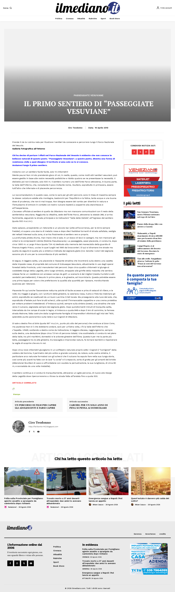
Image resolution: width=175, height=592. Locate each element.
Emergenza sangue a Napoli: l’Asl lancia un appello (105, 499)
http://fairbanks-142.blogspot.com (43, 427)
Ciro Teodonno (75, 128)
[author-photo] (6, 507)
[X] (34, 431)
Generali (86, 569)
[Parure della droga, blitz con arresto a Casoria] (129, 225)
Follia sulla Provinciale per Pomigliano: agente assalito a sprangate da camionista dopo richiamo (23, 500)
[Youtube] (38, 431)
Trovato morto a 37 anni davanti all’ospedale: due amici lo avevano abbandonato (64, 500)
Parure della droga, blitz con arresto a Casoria (149, 225)
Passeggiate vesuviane (89, 95)
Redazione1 (12, 507)
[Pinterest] (146, 152)
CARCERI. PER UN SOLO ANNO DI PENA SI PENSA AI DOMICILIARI (88, 406)
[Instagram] (17, 563)
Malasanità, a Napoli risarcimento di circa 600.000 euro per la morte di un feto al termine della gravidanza (149, 237)
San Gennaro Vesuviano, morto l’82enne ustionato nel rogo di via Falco (148, 214)
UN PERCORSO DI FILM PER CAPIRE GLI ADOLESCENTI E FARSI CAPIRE (35, 406)
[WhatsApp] (152, 152)
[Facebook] (29, 431)
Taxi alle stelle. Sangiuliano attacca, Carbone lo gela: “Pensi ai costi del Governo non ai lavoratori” (149, 262)
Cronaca (85, 557)
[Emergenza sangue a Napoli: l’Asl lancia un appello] (108, 481)
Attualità (86, 578)
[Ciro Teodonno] (18, 426)
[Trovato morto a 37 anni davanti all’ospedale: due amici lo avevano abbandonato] (66, 481)
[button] (8, 8)
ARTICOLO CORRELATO (24, 383)
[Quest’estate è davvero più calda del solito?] (151, 481)
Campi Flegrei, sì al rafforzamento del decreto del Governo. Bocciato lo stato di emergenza (149, 250)
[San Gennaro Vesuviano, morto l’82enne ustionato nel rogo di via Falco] (129, 214)
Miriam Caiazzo (98, 505)
